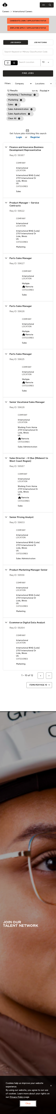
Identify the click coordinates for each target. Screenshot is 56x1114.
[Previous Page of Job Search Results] (41, 676)
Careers (5, 12)
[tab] (16, 42)
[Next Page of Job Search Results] (49, 676)
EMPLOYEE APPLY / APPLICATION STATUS (28, 28)
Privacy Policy (17, 1097)
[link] (28, 170)
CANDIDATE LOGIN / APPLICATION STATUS (28, 21)
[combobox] (26, 52)
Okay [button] (28, 1103)
